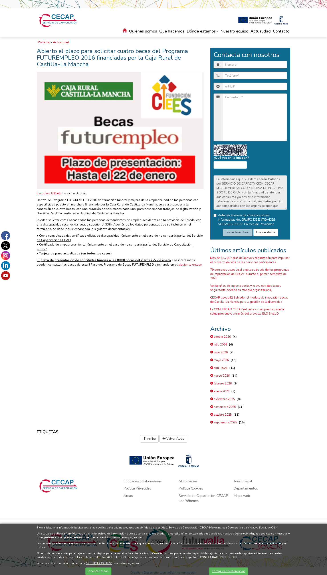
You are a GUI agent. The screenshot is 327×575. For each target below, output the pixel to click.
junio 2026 (220, 352)
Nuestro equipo (234, 31)
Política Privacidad (137, 488)
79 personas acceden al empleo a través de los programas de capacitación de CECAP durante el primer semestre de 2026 (249, 274)
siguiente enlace (190, 264)
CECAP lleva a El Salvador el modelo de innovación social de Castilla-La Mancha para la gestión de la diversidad (249, 300)
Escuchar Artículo (49, 193)
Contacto (281, 31)
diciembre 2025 (224, 399)
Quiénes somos (143, 31)
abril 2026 (220, 368)
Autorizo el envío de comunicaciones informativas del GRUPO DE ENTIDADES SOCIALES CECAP (246, 219)
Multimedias (188, 481)
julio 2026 (220, 345)
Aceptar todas (98, 571)
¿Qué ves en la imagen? (231, 158)
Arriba (151, 439)
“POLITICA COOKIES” (99, 563)
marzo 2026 (221, 376)
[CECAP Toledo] (58, 20)
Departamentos (246, 488)
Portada (43, 42)
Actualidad (260, 31)
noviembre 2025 (224, 407)
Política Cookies (191, 488)
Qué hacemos (171, 31)
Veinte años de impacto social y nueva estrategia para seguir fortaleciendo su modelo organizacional (245, 288)
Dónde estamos (201, 31)
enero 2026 (221, 391)
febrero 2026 (222, 384)
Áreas (128, 495)
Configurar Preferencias (228, 571)
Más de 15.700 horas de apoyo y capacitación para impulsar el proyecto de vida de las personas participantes (250, 260)
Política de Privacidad (259, 224)
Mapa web (242, 495)
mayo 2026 (221, 360)
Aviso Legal (243, 481)
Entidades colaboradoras (142, 481)
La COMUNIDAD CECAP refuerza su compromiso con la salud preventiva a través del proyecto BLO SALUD (247, 311)
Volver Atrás (175, 439)
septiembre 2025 (225, 423)
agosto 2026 (222, 337)
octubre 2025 (222, 415)
